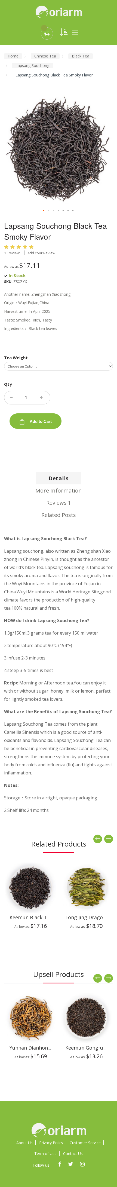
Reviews (58, 502)
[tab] (58, 478)
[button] (43, 211)
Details (58, 478)
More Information (58, 490)
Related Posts (58, 515)
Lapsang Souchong (32, 65)
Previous (97, 839)
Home (13, 56)
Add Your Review (41, 252)
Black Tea (80, 56)
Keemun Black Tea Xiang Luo (43, 917)
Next (108, 839)
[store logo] (58, 11)
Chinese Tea (45, 56)
